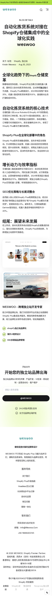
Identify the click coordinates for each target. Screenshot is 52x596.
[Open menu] (47, 9)
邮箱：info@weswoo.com (26, 527)
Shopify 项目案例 (26, 582)
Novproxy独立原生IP (41, 588)
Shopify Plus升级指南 (26, 481)
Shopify (17, 61)
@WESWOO (26, 398)
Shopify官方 (16, 588)
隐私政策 (32, 578)
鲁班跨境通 (27, 588)
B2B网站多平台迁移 (26, 491)
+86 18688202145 (26, 533)
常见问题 (26, 501)
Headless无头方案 (26, 486)
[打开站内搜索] (41, 9)
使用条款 (40, 578)
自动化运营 (26, 496)
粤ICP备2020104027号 (18, 578)
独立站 (25, 61)
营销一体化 (26, 507)
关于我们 (26, 476)
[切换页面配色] (47, 592)
